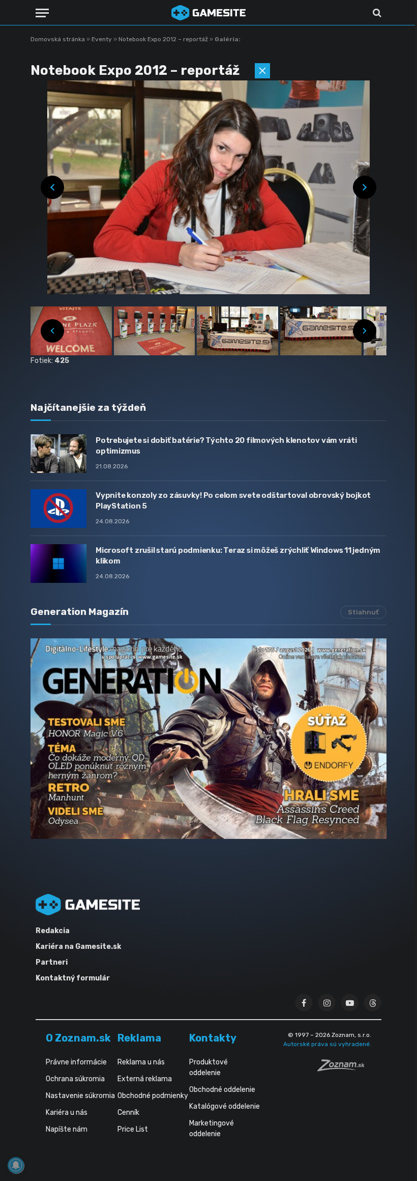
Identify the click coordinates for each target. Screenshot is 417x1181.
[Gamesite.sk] (208, 12)
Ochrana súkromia (75, 1079)
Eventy (102, 39)
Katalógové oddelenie (224, 1106)
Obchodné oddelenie (222, 1089)
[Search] (376, 13)
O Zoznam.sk (78, 1038)
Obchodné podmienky (152, 1095)
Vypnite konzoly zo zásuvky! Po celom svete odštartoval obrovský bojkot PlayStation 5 (233, 501)
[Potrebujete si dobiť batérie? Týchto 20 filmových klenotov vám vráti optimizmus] (58, 453)
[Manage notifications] (16, 1165)
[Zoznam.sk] (344, 1068)
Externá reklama (144, 1079)
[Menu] (42, 13)
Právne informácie (76, 1062)
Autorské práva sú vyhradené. (327, 1044)
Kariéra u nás (66, 1112)
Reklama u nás (141, 1062)
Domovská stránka (58, 39)
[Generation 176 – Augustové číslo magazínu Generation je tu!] (208, 738)
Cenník (128, 1112)
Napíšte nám (66, 1129)
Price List (132, 1129)
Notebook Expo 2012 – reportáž (164, 39)
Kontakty (212, 1038)
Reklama (139, 1038)
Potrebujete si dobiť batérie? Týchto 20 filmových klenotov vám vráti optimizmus (226, 446)
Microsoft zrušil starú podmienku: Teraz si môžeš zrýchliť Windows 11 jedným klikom (238, 556)
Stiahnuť (363, 612)
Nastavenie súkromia (80, 1095)
